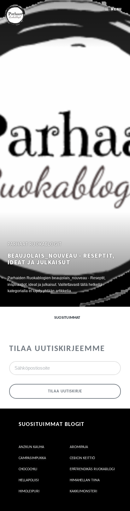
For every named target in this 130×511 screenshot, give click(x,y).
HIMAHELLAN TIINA (85, 480)
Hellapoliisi (29, 480)
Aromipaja (79, 447)
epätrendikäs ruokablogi (92, 469)
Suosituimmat (67, 318)
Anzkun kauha (31, 447)
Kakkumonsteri (83, 491)
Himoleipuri (29, 491)
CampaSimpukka (32, 458)
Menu (116, 9)
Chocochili (28, 469)
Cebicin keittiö (82, 458)
